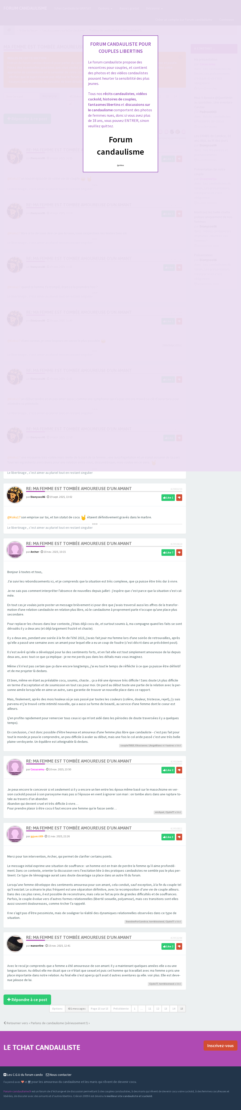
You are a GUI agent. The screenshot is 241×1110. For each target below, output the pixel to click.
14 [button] (173, 1008)
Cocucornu (37, 769)
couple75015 (127, 745)
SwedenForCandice (137, 921)
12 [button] (157, 1008)
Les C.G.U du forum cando (24, 1075)
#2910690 (176, 761)
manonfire (37, 945)
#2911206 (176, 937)
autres (170, 745)
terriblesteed (156, 921)
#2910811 (176, 828)
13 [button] (165, 1008)
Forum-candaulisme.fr (17, 1091)
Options (57, 1008)
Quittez (120, 165)
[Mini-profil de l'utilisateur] (15, 494)
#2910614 (176, 543)
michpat (159, 812)
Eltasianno (141, 745)
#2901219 (176, 489)
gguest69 (37, 836)
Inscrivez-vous (220, 1045)
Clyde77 (169, 812)
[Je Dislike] (179, 497)
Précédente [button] (121, 1008)
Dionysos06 (38, 497)
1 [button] (134, 1008)
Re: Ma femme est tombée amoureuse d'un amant (79, 488)
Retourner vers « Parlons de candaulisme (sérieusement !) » (48, 1023)
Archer (35, 551)
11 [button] (149, 1008)
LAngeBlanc (155, 745)
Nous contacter (60, 1075)
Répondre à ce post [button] (29, 999)
